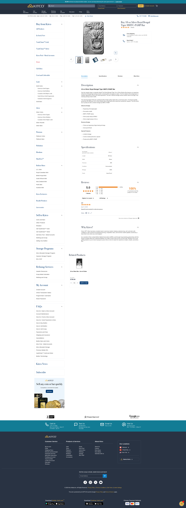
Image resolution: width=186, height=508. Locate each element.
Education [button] (71, 12)
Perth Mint (39, 184)
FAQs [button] (80, 12)
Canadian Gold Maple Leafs (45, 93)
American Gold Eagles (43, 88)
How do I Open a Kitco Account (45, 311)
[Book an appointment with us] (124, 426)
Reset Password (121, 8)
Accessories (40, 207)
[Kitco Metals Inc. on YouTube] (100, 482)
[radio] (110, 187)
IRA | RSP (39, 259)
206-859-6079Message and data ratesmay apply (84, 427)
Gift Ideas (39, 69)
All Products (40, 29)
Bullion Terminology (42, 356)
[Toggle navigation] (62, 24)
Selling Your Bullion (41, 241)
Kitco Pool (81, 448)
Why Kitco (136, 76)
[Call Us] (47, 426)
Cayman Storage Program (43, 256)
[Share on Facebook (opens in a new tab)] (86, 213)
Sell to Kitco (42, 215)
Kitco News (42, 364)
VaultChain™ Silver (42, 49)
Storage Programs (44, 248)
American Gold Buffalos (44, 91)
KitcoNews (88, 12)
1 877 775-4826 (142, 16)
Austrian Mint (40, 187)
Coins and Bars (40, 219)
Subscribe (41, 372)
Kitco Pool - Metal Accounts (45, 55)
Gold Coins (39, 86)
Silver (38, 108)
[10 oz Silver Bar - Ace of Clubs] (79, 263)
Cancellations (40, 338)
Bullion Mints (40, 165)
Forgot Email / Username (43, 295)
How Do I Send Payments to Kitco (46, 320)
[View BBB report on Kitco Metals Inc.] (50, 416)
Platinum (39, 132)
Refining (81, 451)
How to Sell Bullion (41, 326)
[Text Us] (76, 426)
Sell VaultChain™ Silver (43, 232)
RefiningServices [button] (53, 12)
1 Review (132, 27)
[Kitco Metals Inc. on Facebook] (85, 482)
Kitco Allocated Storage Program (45, 253)
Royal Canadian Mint (42, 172)
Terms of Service (109, 492)
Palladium (39, 146)
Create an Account (50, 460)
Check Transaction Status (43, 292)
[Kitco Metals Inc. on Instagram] (90, 482)
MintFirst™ (40, 159)
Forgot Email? (101, 8)
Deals (38, 62)
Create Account (149, 6)
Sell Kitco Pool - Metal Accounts (45, 235)
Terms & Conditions (101, 487)
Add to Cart (84, 283)
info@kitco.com (154, 16)
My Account (42, 285)
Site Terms (110, 487)
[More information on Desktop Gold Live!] (89, 503)
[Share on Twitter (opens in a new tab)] (89, 213)
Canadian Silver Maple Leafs (45, 119)
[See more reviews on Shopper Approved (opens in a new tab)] (91, 213)
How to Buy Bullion (41, 323)
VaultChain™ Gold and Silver (44, 353)
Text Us (82, 424)
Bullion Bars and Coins (42, 341)
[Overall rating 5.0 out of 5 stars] (125, 27)
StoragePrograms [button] (44, 12)
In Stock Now (40, 35)
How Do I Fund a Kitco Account (45, 317)
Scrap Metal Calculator (42, 274)
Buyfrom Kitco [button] (25, 12)
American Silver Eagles (44, 114)
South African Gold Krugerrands (46, 96)
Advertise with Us (99, 453)
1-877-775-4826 (134, 41)
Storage (81, 453)
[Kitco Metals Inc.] (51, 436)
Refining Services (44, 266)
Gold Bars (39, 101)
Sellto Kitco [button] (35, 12)
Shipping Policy (49, 450)
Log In (140, 5)
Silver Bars (39, 125)
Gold (37, 82)
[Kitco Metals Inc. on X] (95, 482)
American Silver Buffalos (44, 117)
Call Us (52, 424)
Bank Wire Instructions (51, 455)
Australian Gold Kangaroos (45, 98)
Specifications (103, 76)
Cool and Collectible (43, 75)
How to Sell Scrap (41, 329)
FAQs (39, 306)
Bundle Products (41, 201)
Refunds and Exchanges (51, 451)
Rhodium (39, 152)
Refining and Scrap (41, 238)
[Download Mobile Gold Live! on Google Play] (50, 503)
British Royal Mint (41, 175)
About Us (97, 446)
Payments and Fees (42, 332)
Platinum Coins (40, 136)
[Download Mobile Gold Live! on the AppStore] (60, 503)
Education (47, 462)
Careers (97, 448)
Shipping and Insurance (43, 335)
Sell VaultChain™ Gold (42, 228)
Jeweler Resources (41, 271)
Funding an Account (50, 457)
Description (84, 76)
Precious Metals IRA (42, 350)
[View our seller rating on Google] (134, 417)
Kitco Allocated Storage (43, 347)
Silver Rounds (40, 122)
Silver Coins (39, 112)
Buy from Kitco (43, 24)
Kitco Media (98, 451)
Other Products (40, 222)
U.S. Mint (39, 169)
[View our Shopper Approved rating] (91, 417)
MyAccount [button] (62, 12)
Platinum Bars (40, 139)
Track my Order (49, 458)
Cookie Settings (117, 487)
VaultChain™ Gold (42, 42)
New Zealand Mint (41, 181)
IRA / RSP (81, 455)
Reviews (120, 76)
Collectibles (69, 455)
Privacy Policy (91, 487)
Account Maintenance (42, 314)
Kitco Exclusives (41, 194)
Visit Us (130, 424)
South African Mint (41, 178)
